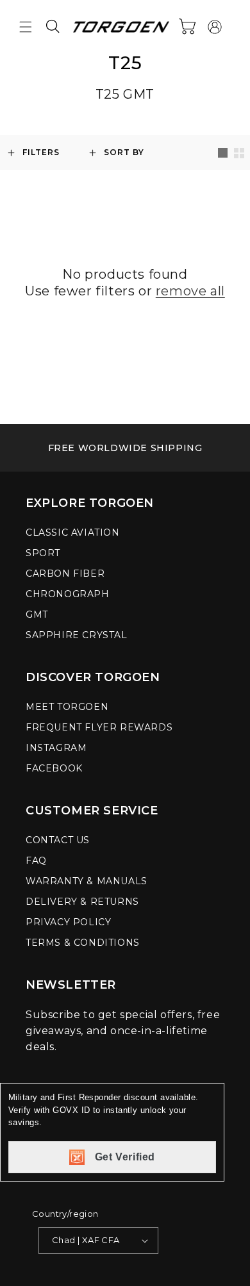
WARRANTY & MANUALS (86, 881)
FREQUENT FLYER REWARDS (99, 727)
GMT (37, 614)
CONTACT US (58, 840)
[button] (26, 27)
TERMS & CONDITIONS (83, 942)
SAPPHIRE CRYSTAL (77, 635)
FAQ (36, 860)
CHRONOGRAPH (68, 594)
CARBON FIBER (65, 573)
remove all (190, 291)
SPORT (43, 553)
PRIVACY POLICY (68, 922)
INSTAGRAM (56, 748)
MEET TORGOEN (67, 707)
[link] (125, 448)
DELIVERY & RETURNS (82, 901)
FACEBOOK (54, 768)
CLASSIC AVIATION (73, 532)
